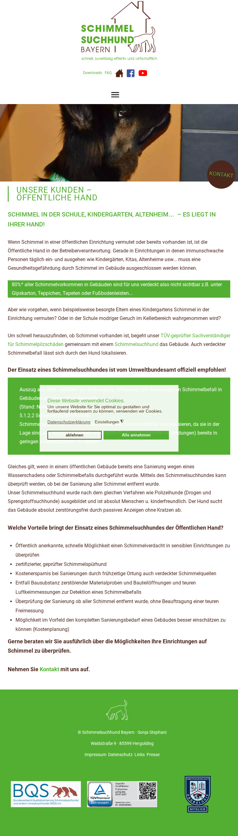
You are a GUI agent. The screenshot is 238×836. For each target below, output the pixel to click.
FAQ (108, 73)
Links (139, 754)
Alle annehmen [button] (136, 435)
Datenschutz (120, 754)
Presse (153, 754)
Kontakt (49, 669)
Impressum (95, 754)
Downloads (92, 73)
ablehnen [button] (74, 435)
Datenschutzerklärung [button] (68, 421)
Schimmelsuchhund (136, 344)
